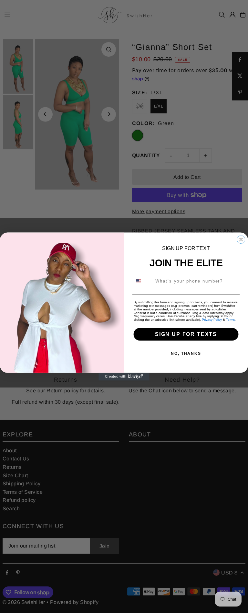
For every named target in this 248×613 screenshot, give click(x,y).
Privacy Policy (212, 320)
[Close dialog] (241, 239)
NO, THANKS (186, 353)
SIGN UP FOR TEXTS (186, 334)
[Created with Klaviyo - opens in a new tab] (124, 377)
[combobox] (142, 281)
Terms (230, 320)
